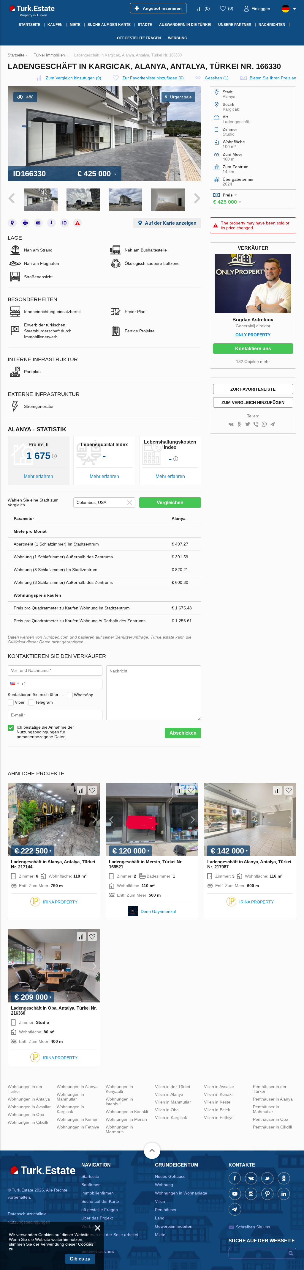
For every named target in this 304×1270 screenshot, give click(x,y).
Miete (160, 1234)
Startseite (90, 1176)
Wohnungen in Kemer (77, 1119)
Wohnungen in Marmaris (119, 1129)
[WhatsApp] (264, 424)
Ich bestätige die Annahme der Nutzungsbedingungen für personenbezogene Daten (45, 732)
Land (159, 1218)
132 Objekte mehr (253, 361)
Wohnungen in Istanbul (119, 1101)
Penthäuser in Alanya (273, 1099)
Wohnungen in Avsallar (29, 1106)
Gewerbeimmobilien (173, 1226)
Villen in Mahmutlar (173, 1102)
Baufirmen (91, 1184)
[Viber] (256, 424)
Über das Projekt (97, 1218)
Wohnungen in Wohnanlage (181, 1193)
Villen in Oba (167, 1109)
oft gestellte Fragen (99, 1209)
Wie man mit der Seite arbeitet (109, 1234)
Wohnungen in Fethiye (78, 1127)
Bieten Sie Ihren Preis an (273, 78)
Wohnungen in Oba (26, 1114)
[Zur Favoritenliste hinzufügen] (92, 790)
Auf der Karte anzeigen (171, 223)
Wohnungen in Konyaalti (119, 1089)
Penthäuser (166, 1209)
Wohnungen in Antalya (29, 1099)
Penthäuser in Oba (270, 1119)
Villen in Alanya (169, 1094)
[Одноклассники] (239, 424)
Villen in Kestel (217, 1102)
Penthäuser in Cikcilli (272, 1127)
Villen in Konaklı (219, 1094)
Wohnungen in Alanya (77, 1086)
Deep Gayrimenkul (158, 911)
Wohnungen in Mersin (126, 1119)
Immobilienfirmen (97, 1193)
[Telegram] (273, 424)
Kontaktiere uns (253, 348)
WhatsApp (83, 694)
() (207, 8)
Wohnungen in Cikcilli (28, 1122)
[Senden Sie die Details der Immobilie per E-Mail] (38, 223)
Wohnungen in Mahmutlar (70, 1096)
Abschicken (183, 732)
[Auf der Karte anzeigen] (12, 223)
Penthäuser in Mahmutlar (266, 1109)
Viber (20, 702)
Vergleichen (170, 502)
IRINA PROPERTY (60, 902)
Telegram (44, 702)
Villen (160, 1201)
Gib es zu (80, 1258)
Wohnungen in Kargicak (70, 1109)
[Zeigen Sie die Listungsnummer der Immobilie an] (64, 223)
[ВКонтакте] (231, 424)
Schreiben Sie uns (253, 1227)
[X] (248, 424)
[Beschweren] (77, 223)
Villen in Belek (217, 1109)
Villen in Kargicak (171, 1117)
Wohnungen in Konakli (127, 1111)
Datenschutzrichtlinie (27, 1213)
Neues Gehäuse (170, 1176)
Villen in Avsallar (219, 1086)
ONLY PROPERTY (252, 334)
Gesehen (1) (217, 78)
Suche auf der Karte (100, 1201)
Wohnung (164, 1184)
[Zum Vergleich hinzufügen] (81, 790)
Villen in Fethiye (219, 1117)
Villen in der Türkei (172, 1086)
